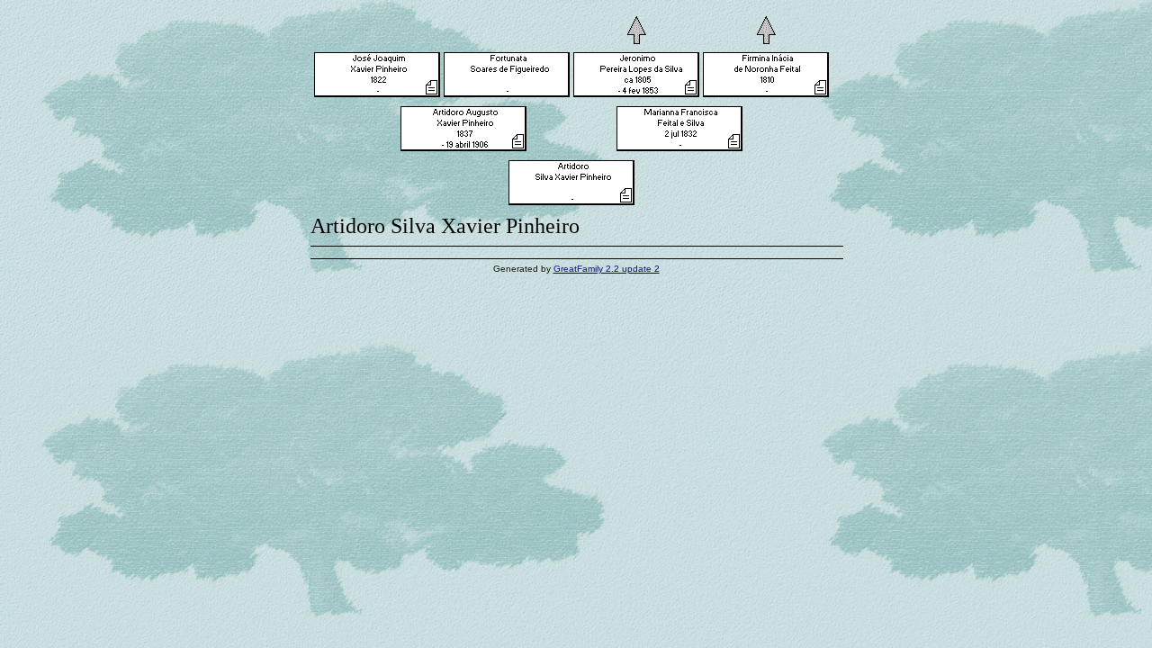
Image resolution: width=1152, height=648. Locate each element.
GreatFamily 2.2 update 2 (607, 269)
